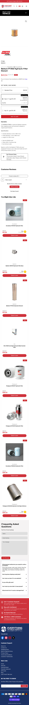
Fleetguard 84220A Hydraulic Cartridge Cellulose (14, 506)
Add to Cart (15, 235)
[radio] (14, 90)
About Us (3, 646)
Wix (14, 344)
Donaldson (14, 224)
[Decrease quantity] (22, 103)
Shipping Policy (5, 649)
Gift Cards (3, 671)
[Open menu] (26, 6)
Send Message (5, 557)
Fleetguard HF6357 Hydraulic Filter (14, 385)
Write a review (14, 186)
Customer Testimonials (7, 656)
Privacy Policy (4, 653)
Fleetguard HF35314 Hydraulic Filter (14, 426)
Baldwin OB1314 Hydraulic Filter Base (14, 265)
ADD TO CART (14, 116)
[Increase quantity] (26, 103)
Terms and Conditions (6, 654)
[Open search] (2, 179)
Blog (2, 672)
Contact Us (4, 647)
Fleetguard (14, 384)
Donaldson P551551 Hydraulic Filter (14, 225)
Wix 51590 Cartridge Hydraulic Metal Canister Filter (14, 346)
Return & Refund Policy (7, 651)
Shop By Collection (6, 669)
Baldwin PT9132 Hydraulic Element (14, 305)
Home (2, 663)
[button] (19, 6)
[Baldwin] (6, 53)
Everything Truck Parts (16, 703)
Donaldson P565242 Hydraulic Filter (14, 466)
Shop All (3, 665)
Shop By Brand (4, 667)
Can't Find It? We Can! (6, 674)
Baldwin (14, 264)
